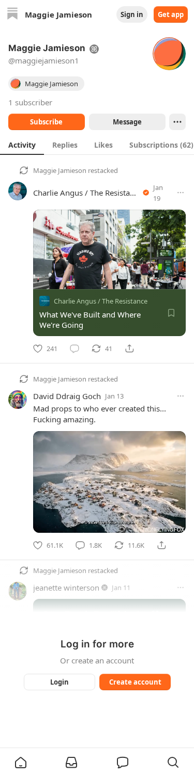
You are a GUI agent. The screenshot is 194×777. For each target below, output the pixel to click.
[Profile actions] (177, 122)
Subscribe (46, 121)
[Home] (12, 14)
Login (59, 682)
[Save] (171, 313)
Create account (135, 682)
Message (126, 121)
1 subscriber (30, 102)
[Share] (129, 348)
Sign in (132, 14)
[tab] (22, 144)
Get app (171, 14)
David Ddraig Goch (67, 396)
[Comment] (74, 348)
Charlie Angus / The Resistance (87, 192)
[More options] (180, 192)
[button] (20, 762)
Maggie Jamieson (59, 170)
